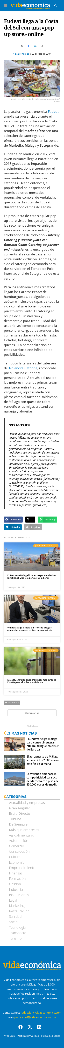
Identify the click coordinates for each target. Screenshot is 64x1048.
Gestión (15, 884)
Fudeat (53, 111)
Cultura (14, 857)
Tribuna (15, 819)
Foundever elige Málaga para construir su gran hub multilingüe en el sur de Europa (42, 744)
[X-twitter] (32, 1029)
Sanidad (15, 916)
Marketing (17, 905)
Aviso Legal (9, 1035)
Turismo (15, 938)
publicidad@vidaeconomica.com (35, 1017)
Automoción (18, 840)
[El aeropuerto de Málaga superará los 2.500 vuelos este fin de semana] (14, 762)
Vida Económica (21, 53)
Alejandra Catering (23, 368)
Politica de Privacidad (28, 1035)
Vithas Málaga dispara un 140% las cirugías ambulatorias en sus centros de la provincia (29, 628)
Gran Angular (19, 808)
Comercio (16, 846)
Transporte (17, 933)
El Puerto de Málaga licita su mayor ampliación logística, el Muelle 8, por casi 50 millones (31, 576)
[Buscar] (55, 5)
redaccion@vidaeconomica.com (40, 1013)
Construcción (19, 851)
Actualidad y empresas (27, 802)
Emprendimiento (22, 868)
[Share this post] (42, 46)
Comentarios (32, 712)
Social (13, 922)
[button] (13, 520)
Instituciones (19, 895)
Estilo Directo (19, 813)
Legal (13, 900)
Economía (17, 862)
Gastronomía (12, 702)
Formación (17, 878)
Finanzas (16, 873)
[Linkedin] (41, 1029)
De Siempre (18, 824)
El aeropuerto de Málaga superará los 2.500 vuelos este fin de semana (42, 760)
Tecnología (17, 927)
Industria (16, 889)
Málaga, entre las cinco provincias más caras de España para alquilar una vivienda (31, 681)
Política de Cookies (50, 1035)
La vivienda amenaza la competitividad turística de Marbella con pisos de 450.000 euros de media (42, 779)
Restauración (19, 911)
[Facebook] (22, 1029)
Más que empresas (24, 830)
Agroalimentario (21, 835)
